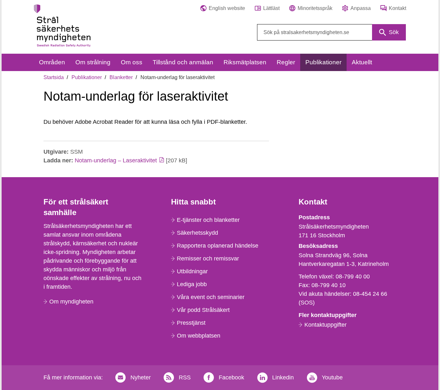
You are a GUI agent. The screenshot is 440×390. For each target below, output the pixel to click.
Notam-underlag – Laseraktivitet (116, 160)
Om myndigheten (71, 301)
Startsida (53, 77)
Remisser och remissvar (208, 258)
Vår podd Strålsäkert (203, 310)
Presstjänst (191, 323)
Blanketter (121, 77)
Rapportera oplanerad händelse (217, 245)
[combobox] (331, 32)
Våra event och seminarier (210, 297)
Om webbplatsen (198, 335)
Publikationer (87, 77)
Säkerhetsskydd (197, 233)
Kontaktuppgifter (325, 325)
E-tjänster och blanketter (208, 220)
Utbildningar (192, 271)
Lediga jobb (192, 284)
